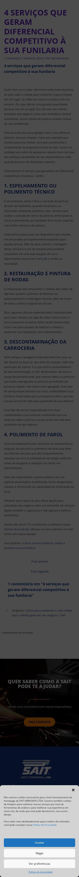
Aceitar (39, 842)
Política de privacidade (41, 872)
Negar (40, 853)
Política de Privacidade (45, 825)
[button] (73, 790)
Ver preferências (39, 864)
